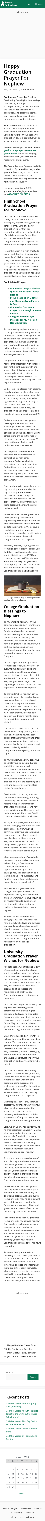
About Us (38, 1508)
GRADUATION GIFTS (19, 194)
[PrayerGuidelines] (9, 4)
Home (6, 1508)
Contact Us (29, 1512)
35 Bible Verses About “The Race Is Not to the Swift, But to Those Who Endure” (22, 1413)
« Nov (21, 1493)
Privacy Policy (16, 1512)
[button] (28, 4)
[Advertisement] (22, 36)
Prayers (14, 1508)
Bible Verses (25, 1508)
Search (9, 1372)
